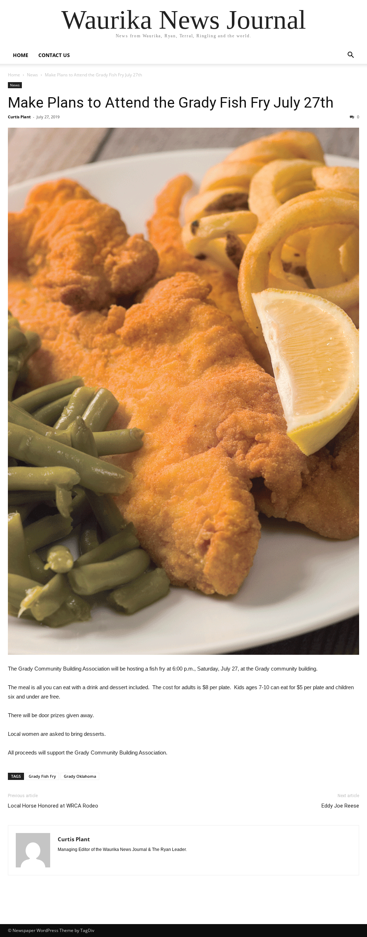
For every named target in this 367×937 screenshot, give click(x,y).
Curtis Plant (19, 116)
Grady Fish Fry (42, 776)
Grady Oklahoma (80, 776)
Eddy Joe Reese (340, 806)
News (32, 75)
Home (20, 55)
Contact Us (54, 55)
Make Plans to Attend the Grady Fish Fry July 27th (171, 102)
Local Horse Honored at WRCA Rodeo (53, 806)
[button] (350, 55)
